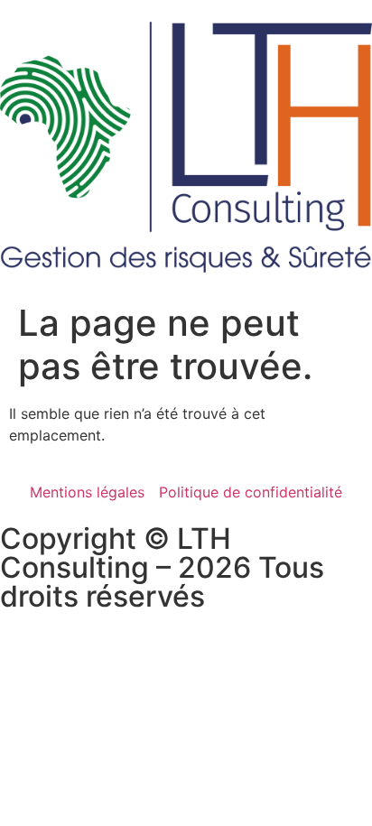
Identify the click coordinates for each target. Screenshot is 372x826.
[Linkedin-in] (72, 655)
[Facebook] (22, 655)
